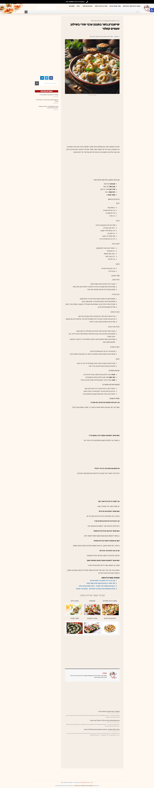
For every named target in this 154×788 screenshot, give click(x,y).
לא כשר (109, 36)
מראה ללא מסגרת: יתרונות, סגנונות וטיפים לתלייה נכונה (102, 729)
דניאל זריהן (81, 782)
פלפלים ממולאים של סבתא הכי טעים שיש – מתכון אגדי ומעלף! (95, 589)
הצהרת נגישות (96, 785)
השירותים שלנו (87, 6)
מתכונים (72, 6)
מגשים (118, 20)
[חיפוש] (26, 12)
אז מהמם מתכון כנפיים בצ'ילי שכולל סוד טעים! (105, 720)
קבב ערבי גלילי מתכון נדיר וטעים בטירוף (102, 580)
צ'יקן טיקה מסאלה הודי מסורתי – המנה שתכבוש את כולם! (97, 586)
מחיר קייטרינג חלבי (101, 6)
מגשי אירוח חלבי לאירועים (131, 6)
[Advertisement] (92, 108)
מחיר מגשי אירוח (115, 6)
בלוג (78, 6)
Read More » (55, 96)
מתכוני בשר (103, 36)
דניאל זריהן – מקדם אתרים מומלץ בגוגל (69, 782)
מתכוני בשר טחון (94, 36)
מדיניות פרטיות (58, 785)
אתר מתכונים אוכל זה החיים (68, 785)
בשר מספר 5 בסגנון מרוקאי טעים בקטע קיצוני (100, 583)
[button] (152, 10)
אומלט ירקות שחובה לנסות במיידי (109, 711)
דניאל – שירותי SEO (88, 782)
